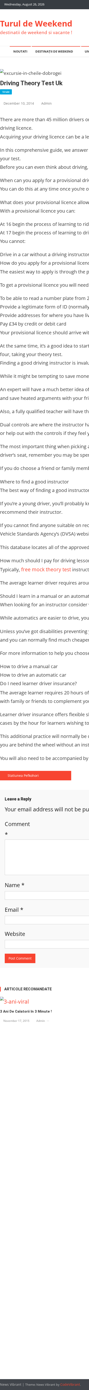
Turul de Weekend (36, 23)
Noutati (20, 51)
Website (15, 934)
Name (14, 885)
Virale (5, 92)
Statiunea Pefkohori (23, 775)
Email (14, 909)
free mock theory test (46, 569)
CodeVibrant (70, 1384)
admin (46, 103)
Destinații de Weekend (54, 51)
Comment (17, 829)
